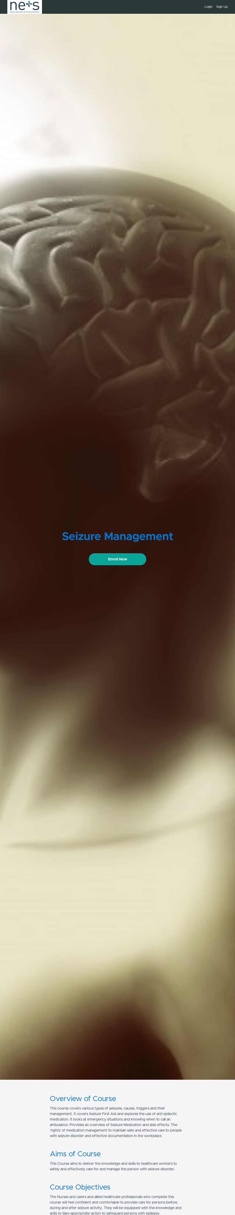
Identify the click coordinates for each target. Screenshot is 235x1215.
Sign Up (222, 6)
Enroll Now (117, 559)
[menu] (214, 7)
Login (208, 6)
